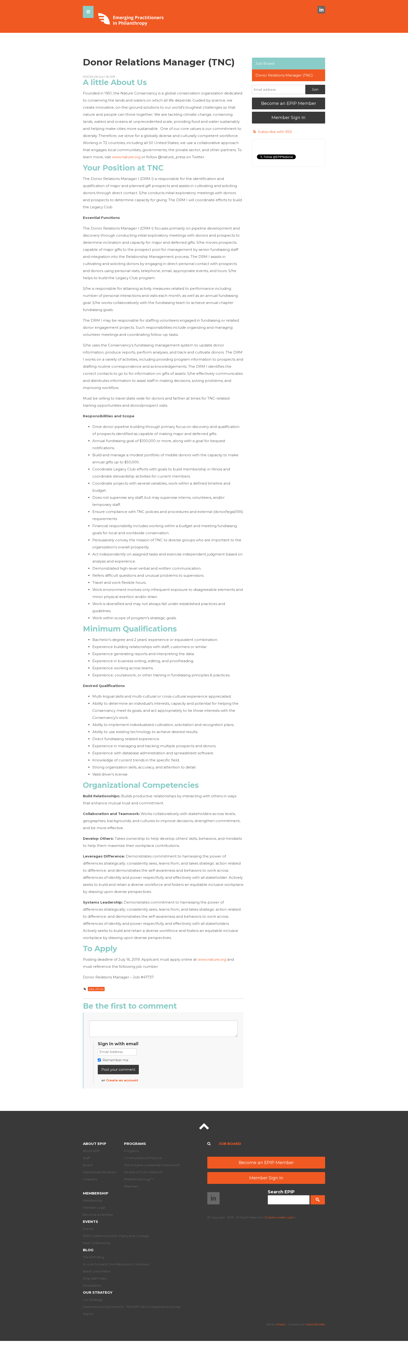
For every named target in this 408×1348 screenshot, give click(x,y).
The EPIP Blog (93, 1257)
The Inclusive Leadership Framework (152, 1165)
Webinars (131, 1186)
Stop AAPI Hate (94, 1278)
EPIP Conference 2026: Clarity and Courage (116, 1236)
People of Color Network (143, 1172)
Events (90, 1221)
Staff (86, 1158)
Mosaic (280, 1324)
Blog (88, 1250)
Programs (135, 1143)
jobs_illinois (96, 989)
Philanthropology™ (138, 1179)
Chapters (90, 1179)
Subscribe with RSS (275, 131)
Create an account (122, 1080)
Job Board (264, 63)
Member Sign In (289, 117)
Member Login (94, 1207)
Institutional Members (99, 1172)
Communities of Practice (143, 1158)
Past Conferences (96, 1243)
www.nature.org (126, 157)
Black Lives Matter (97, 1271)
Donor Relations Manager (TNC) (284, 75)
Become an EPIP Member (288, 103)
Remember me (115, 1060)
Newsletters (92, 1285)
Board (88, 1165)
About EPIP (94, 1143)
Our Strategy (97, 1292)
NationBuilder (315, 1324)
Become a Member (98, 1214)
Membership (95, 1193)
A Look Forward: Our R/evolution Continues (116, 1264)
